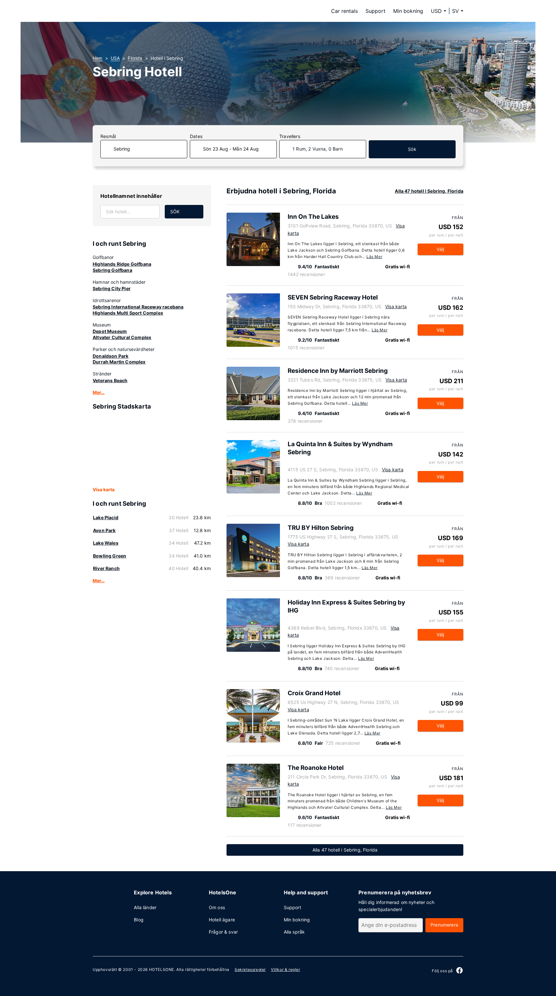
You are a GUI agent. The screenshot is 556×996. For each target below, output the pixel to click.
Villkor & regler (285, 969)
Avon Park (104, 530)
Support (375, 11)
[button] (457, 11)
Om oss (217, 907)
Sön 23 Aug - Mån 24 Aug (231, 149)
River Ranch (106, 568)
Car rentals (344, 11)
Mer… (99, 392)
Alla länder (145, 907)
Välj (440, 249)
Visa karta (104, 489)
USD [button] (436, 11)
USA (115, 58)
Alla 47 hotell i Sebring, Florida (429, 191)
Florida (135, 58)
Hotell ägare (222, 919)
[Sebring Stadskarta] (152, 449)
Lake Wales (105, 543)
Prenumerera (444, 924)
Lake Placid (105, 517)
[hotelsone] (133, 11)
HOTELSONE (161, 969)
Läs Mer (374, 256)
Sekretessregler (250, 969)
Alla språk (294, 932)
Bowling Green (109, 555)
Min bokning (408, 11)
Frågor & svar (223, 932)
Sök (412, 149)
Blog (139, 919)
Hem (98, 58)
